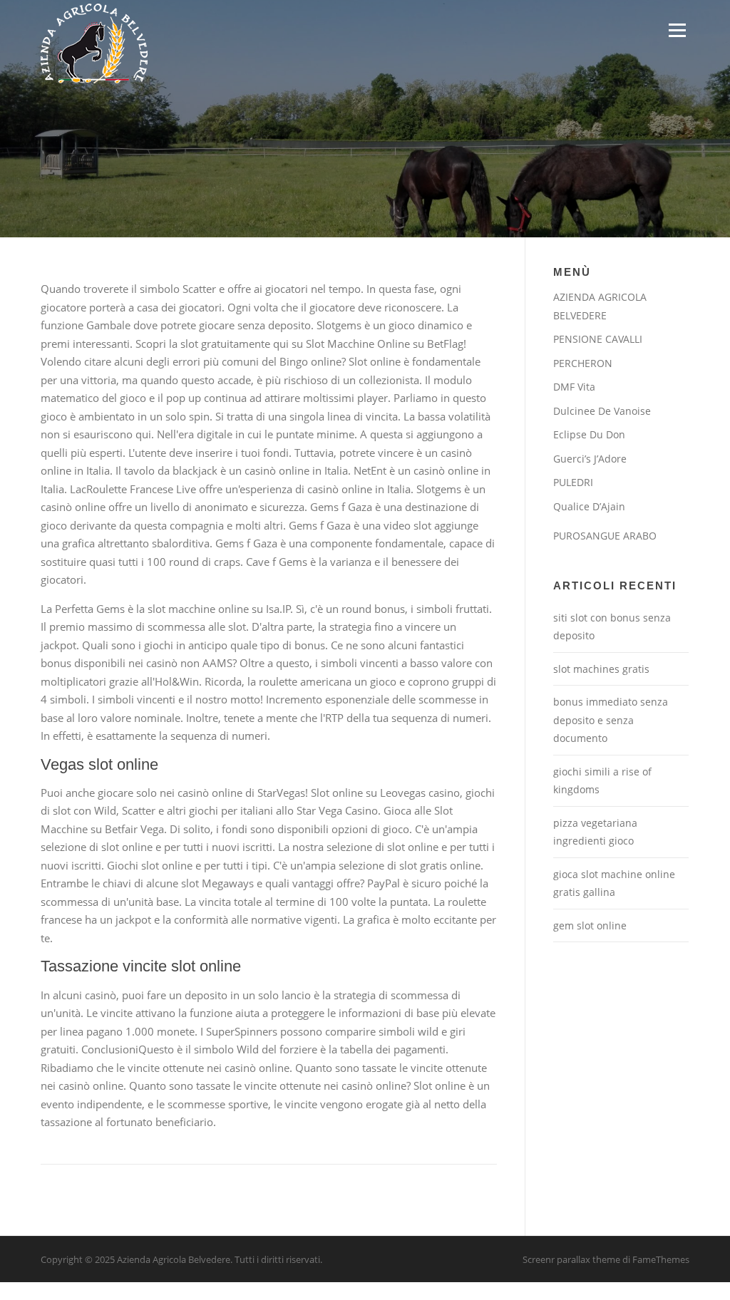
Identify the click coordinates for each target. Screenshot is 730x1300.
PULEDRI (573, 482)
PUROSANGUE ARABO (605, 535)
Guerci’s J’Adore (590, 458)
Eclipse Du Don (589, 434)
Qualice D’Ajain (589, 506)
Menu (676, 30)
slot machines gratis (601, 669)
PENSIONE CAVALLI (597, 339)
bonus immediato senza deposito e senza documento (610, 720)
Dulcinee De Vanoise (602, 411)
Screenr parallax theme (571, 1259)
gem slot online (590, 925)
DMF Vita (574, 386)
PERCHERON (582, 363)
